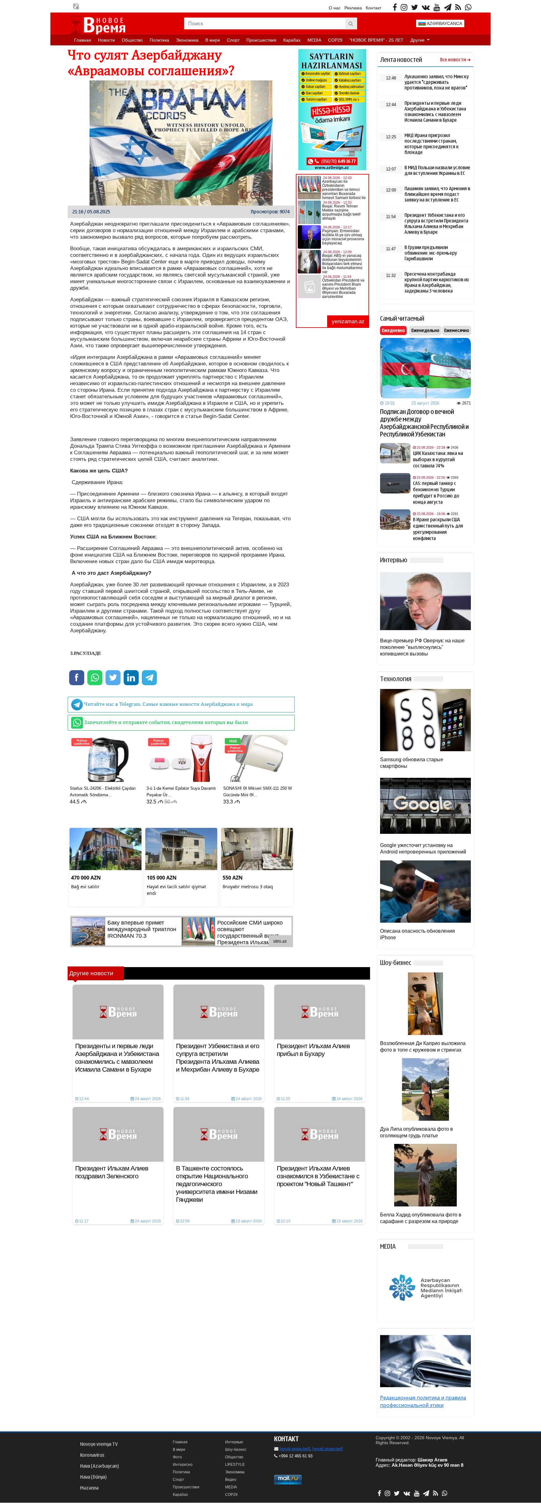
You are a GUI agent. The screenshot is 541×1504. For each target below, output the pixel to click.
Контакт (373, 7)
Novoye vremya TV (99, 1444)
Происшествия (261, 40)
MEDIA (314, 40)
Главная (82, 40)
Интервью (234, 1442)
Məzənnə (89, 1488)
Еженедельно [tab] (425, 330)
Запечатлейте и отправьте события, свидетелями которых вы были (165, 722)
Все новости (453, 60)
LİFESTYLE (235, 1464)
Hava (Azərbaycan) (99, 1466)
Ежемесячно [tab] (456, 330)
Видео (230, 1479)
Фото (177, 1457)
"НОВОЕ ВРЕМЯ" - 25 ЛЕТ (376, 40)
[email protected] (295, 1448)
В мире (212, 40)
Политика (159, 40)
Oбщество (132, 40)
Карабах (292, 40)
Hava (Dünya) (93, 1477)
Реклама (353, 7)
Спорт (233, 40)
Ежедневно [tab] (393, 330)
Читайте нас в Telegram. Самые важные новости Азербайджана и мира (168, 704)
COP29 (335, 40)
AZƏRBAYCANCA (444, 23)
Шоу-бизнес (235, 1449)
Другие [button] (418, 40)
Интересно (183, 1464)
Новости (106, 40)
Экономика (187, 40)
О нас (335, 7)
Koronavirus (92, 1455)
